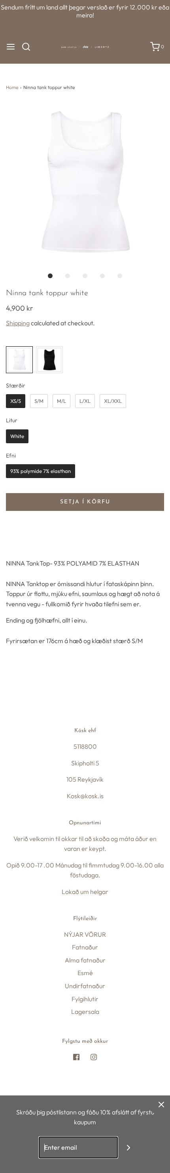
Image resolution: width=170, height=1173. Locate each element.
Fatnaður (85, 947)
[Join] (129, 1147)
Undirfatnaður (85, 986)
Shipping (18, 323)
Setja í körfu (85, 502)
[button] (85, 182)
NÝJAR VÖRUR (85, 934)
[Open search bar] (29, 46)
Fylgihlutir (85, 999)
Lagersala (85, 1011)
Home (12, 87)
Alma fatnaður (85, 960)
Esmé (85, 973)
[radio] (19, 359)
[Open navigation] (10, 46)
